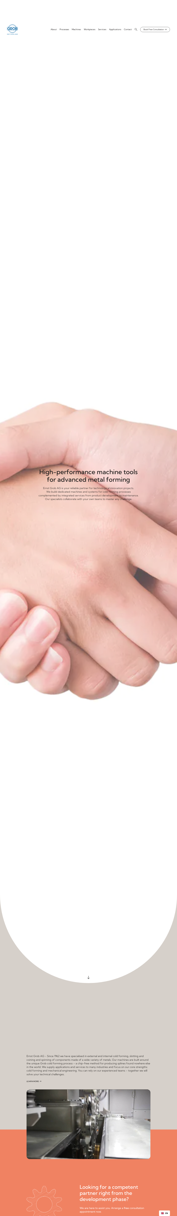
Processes (64, 29)
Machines (76, 29)
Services (102, 29)
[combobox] (164, 1213)
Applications (115, 29)
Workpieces (89, 29)
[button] (136, 29)
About (54, 29)
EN (166, 1213)
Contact (128, 29)
